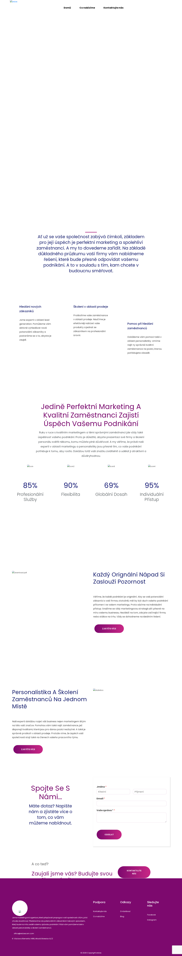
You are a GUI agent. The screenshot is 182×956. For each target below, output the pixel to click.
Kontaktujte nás (134, 872)
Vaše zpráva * (106, 810)
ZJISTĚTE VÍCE (109, 628)
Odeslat (109, 834)
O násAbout (125, 911)
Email (101, 798)
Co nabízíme (99, 916)
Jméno (101, 786)
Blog (122, 916)
